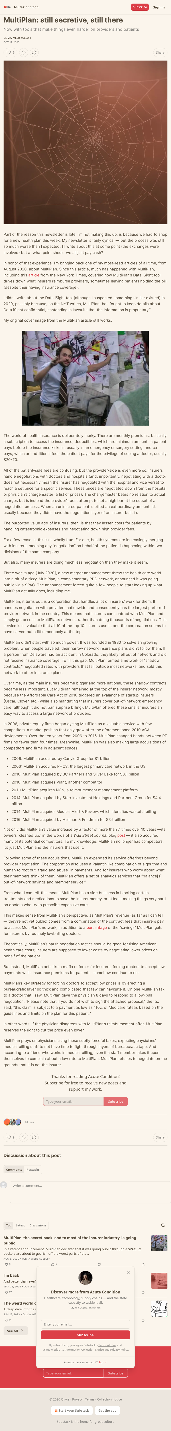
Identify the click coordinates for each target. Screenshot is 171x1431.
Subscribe (140, 7)
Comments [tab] (14, 1170)
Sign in (159, 7)
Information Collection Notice (84, 1350)
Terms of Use (107, 1345)
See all (12, 1331)
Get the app (107, 1410)
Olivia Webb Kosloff (18, 37)
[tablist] (23, 1169)
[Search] (163, 1225)
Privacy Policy (119, 1350)
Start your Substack (74, 1410)
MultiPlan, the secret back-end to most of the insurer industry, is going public (70, 1240)
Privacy (77, 1399)
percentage (97, 927)
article (33, 275)
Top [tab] (8, 1225)
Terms (89, 1399)
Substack (63, 1421)
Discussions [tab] (37, 1225)
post (121, 835)
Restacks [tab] (32, 1170)
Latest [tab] (20, 1225)
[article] (85, 1251)
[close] (128, 1272)
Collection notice (109, 1399)
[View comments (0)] (23, 52)
